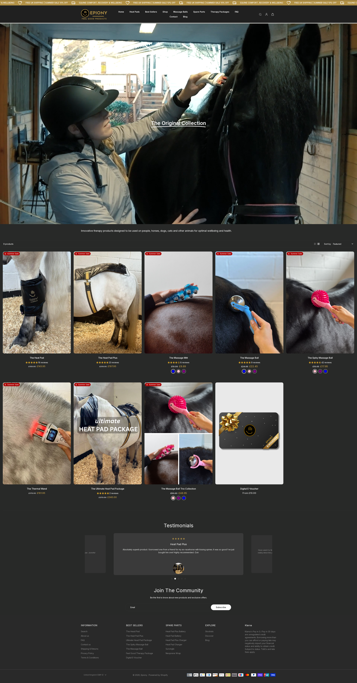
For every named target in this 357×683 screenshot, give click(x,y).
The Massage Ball (249, 357)
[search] (260, 14)
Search (84, 631)
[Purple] (184, 371)
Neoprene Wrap (173, 653)
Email (132, 607)
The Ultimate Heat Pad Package (107, 488)
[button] (32, 362)
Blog (207, 640)
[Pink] (315, 371)
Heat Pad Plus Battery (176, 631)
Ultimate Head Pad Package (139, 640)
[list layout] (315, 244)
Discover (209, 636)
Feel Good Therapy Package (139, 653)
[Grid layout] (318, 244)
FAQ (83, 640)
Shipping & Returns (89, 649)
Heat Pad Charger (174, 644)
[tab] (172, 579)
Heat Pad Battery (173, 636)
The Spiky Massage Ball (320, 357)
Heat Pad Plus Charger (176, 640)
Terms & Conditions (90, 657)
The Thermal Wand (37, 488)
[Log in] (266, 14)
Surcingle (170, 649)
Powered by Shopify (158, 675)
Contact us (86, 644)
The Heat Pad (37, 357)
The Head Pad (133, 631)
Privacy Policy (87, 653)
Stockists (209, 631)
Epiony (144, 675)
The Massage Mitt (178, 357)
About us (85, 636)
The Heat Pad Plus (107, 357)
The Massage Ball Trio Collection (178, 488)
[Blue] (173, 371)
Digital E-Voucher (249, 488)
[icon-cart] (272, 14)
